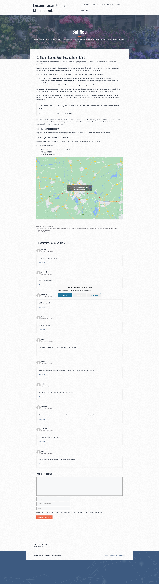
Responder (42, 262)
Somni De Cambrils (43, 232)
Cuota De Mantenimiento (78, 228)
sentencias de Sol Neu (110, 228)
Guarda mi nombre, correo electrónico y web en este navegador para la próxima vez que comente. (71, 512)
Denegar (79, 295)
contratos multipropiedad (63, 228)
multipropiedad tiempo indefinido (94, 228)
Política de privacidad (111, 555)
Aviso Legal (84, 10)
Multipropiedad (85, 4)
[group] (82, 152)
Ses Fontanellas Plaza (44, 230)
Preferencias (94, 295)
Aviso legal (122, 555)
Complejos (41, 226)
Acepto (65, 295)
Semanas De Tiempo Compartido (103, 4)
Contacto (118, 4)
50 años (40, 228)
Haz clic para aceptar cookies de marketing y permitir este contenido (79, 188)
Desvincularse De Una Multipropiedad (49, 7)
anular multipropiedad (50, 228)
